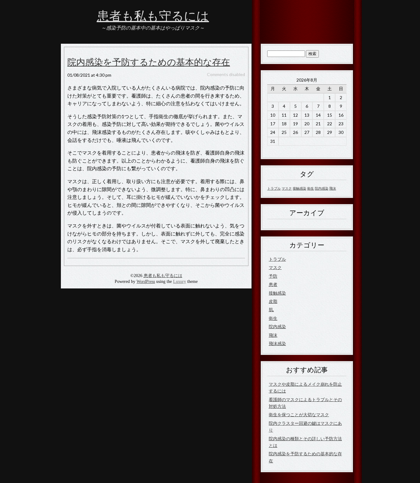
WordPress (146, 281)
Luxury (179, 281)
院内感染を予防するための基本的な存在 (148, 62)
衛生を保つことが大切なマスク (299, 414)
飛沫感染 (277, 343)
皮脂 (273, 301)
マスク (287, 188)
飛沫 (332, 188)
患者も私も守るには (153, 16)
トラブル (274, 188)
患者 (273, 284)
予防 (273, 276)
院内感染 (321, 188)
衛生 (310, 188)
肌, (271, 309)
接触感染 (299, 188)
